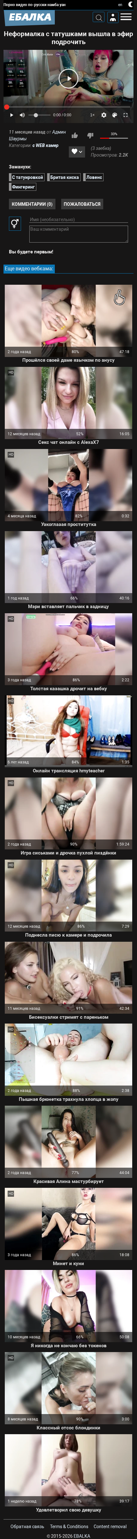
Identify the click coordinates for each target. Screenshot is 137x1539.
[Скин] (114, 115)
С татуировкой (27, 177)
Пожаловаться (82, 203)
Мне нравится (75, 135)
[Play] (68, 79)
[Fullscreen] (125, 115)
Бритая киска (64, 177)
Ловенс (94, 177)
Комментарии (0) (32, 203)
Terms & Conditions (69, 1526)
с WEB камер (45, 145)
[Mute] (22, 115)
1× (92, 115)
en (120, 5)
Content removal (110, 1526)
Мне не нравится (90, 135)
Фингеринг (23, 186)
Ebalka (82, 1536)
